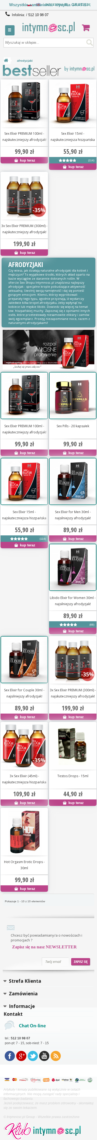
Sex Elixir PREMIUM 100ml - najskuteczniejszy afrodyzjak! (24, 136)
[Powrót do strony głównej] (6, 60)
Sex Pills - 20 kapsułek (73, 426)
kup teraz (27, 160)
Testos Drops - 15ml (72, 776)
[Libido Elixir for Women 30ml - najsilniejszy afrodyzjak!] (68, 626)
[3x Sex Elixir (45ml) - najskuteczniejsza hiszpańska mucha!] (24, 745)
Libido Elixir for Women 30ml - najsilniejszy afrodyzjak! (73, 600)
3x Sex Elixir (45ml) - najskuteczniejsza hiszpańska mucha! (24, 779)
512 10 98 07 (38, 15)
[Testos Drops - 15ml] (73, 745)
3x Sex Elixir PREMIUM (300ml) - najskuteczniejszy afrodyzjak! (24, 229)
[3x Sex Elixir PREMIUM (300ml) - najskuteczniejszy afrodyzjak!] (24, 195)
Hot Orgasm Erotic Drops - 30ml (24, 865)
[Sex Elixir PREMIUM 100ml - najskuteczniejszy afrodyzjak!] (24, 103)
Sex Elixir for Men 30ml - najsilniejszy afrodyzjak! (73, 515)
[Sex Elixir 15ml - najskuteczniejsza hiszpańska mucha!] (72, 103)
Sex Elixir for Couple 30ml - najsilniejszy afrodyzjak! (24, 693)
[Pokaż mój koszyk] (87, 27)
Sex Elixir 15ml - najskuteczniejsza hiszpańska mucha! (73, 136)
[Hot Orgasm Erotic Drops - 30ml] (24, 831)
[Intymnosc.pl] (48, 27)
